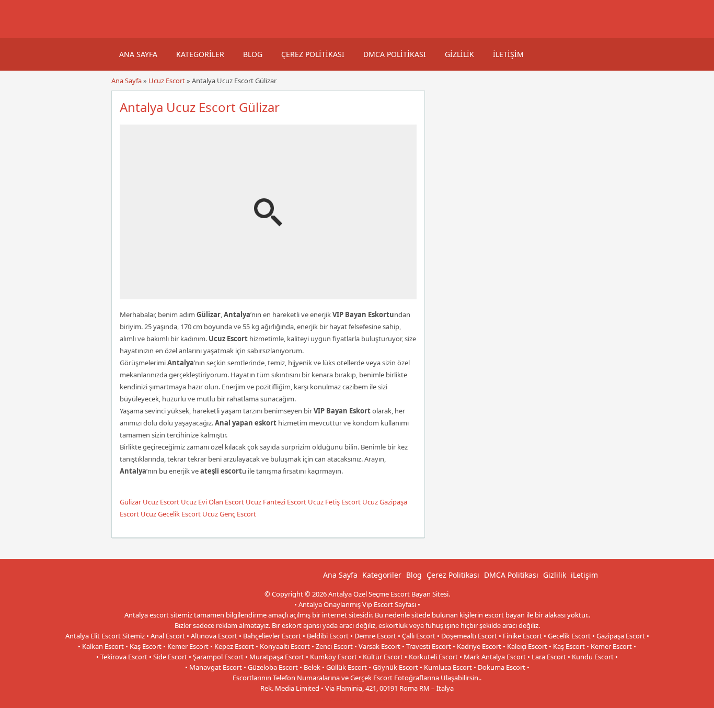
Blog (252, 54)
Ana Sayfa (138, 54)
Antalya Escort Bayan (380, 698)
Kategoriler (200, 54)
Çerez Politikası (312, 54)
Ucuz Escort (166, 80)
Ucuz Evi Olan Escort (212, 502)
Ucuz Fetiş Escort (334, 502)
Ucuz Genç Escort (229, 514)
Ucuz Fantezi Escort (276, 502)
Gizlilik (459, 54)
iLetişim (508, 54)
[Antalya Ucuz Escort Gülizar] (268, 294)
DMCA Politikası (394, 54)
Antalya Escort (324, 698)
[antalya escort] (124, 33)
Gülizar (130, 502)
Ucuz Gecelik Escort (171, 514)
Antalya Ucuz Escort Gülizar (200, 107)
